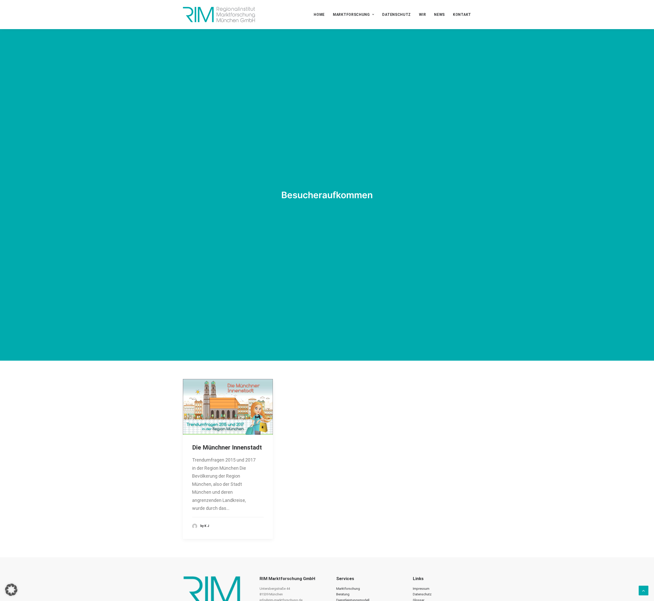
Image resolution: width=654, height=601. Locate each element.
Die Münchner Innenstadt (227, 447)
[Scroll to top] (643, 590)
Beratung (342, 594)
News (439, 15)
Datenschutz (396, 15)
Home (319, 15)
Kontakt (462, 15)
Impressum (421, 589)
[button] (228, 407)
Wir (422, 15)
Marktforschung (351, 15)
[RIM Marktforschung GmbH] (219, 14)
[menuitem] (321, 14)
